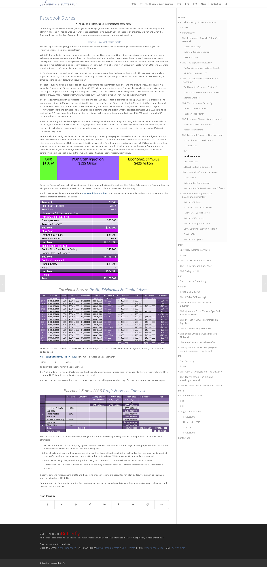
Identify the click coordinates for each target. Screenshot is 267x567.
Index (185, 27)
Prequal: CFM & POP (191, 395)
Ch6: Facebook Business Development (202, 134)
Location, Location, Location (196, 108)
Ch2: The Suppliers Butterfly (197, 62)
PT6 (182, 406)
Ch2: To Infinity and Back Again (196, 265)
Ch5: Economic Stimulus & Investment (202, 119)
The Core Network (191, 57)
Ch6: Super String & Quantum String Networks (199, 335)
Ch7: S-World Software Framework (200, 172)
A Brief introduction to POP (195, 73)
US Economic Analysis (193, 46)
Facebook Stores (192, 156)
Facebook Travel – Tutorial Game (198, 207)
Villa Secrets (128, 548)
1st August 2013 (188, 417)
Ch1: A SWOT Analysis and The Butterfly (201, 371)
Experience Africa (153, 548)
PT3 (180, 276)
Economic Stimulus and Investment (199, 124)
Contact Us (186, 427)
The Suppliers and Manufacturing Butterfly (202, 68)
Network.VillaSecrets (107, 548)
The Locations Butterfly (194, 114)
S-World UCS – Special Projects (197, 223)
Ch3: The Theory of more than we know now (200, 80)
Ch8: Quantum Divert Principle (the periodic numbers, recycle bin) (198, 349)
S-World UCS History (192, 202)
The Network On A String (193, 281)
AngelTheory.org (67, 548)
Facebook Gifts (190, 145)
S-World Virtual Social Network (197, 52)
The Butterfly (187, 360)
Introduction (188, 32)
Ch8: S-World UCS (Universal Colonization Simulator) (197, 195)
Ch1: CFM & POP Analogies (194, 297)
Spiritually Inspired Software (195, 249)
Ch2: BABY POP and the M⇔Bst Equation (197, 304)
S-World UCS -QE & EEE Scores (197, 212)
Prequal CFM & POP (190, 291)
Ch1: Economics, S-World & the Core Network (201, 39)
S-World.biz (178, 548)
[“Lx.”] (2, 283)
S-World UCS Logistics (193, 239)
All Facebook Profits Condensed (198, 167)
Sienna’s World (190, 177)
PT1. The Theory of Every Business (197, 22)
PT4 (180, 355)
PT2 (180, 244)
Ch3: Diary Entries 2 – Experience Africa (201, 385)
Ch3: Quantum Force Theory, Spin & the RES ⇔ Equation (201, 313)
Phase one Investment (193, 129)
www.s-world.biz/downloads (95, 193)
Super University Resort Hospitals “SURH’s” (202, 92)
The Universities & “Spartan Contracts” (200, 87)
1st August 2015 (188, 432)
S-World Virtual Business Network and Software (204, 188)
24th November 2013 (191, 422)
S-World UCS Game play (194, 218)
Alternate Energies (191, 97)
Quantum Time (190, 234)
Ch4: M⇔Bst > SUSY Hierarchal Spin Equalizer (199, 321)
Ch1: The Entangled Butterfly (195, 260)
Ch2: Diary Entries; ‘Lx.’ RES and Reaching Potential (196, 378)
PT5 (182, 400)
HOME (181, 17)
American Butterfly (58, 563)
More (181, 390)
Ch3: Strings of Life (190, 271)
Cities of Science (191, 161)
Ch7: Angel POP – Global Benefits (197, 342)
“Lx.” (185, 151)
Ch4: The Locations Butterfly (197, 103)
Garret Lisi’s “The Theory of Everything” (200, 229)
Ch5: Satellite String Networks (196, 328)
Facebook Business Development (198, 140)
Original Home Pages (191, 411)
